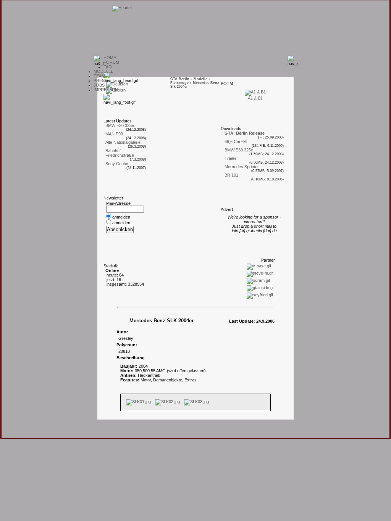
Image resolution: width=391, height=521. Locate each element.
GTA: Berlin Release (245, 133)
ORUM (111, 62)
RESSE (102, 80)
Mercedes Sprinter (242, 166)
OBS (99, 85)
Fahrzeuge (179, 83)
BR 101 (231, 175)
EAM (99, 76)
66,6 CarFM (236, 141)
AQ (107, 66)
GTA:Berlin (179, 79)
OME (109, 57)
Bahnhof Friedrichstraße (119, 153)
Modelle (200, 79)
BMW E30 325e (119, 125)
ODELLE (103, 71)
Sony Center (117, 163)
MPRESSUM (106, 89)
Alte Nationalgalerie (123, 142)
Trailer (230, 158)
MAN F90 (114, 134)
